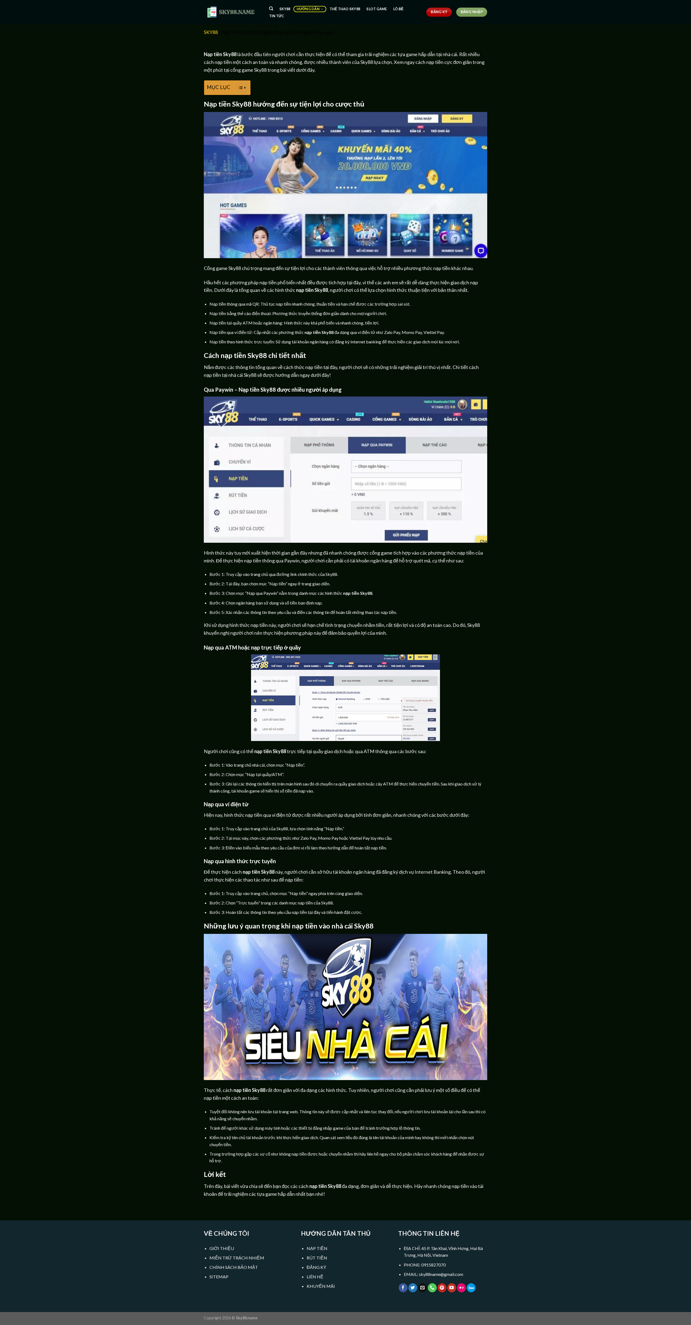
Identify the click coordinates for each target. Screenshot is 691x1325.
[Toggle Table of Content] (239, 87)
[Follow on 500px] (471, 1287)
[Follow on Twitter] (412, 1287)
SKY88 (284, 9)
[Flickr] (461, 1287)
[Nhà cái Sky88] (231, 12)
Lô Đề (398, 9)
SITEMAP (218, 1276)
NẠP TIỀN (317, 1248)
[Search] (271, 9)
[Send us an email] (422, 1287)
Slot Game (376, 9)
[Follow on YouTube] (451, 1287)
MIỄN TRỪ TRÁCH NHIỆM (236, 1257)
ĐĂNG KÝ (316, 1267)
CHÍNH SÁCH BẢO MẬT (233, 1267)
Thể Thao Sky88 (345, 9)
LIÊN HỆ (315, 1276)
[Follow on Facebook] (403, 1287)
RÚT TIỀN (317, 1257)
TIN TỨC (276, 16)
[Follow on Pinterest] (442, 1287)
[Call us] (432, 1287)
